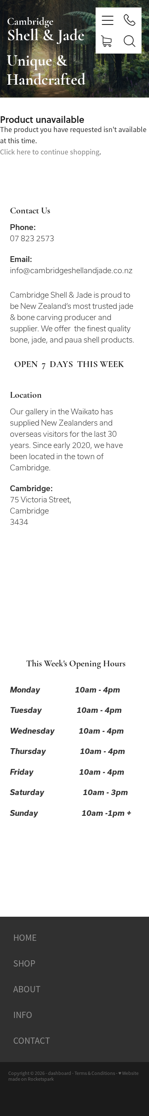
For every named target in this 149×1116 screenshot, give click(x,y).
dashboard (59, 1073)
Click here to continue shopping (49, 152)
